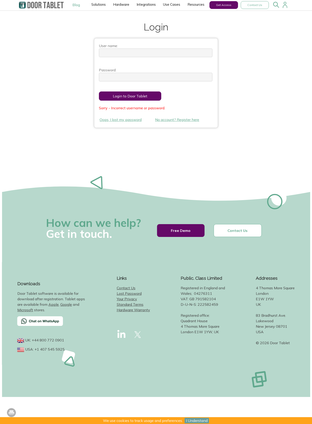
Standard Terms (130, 304)
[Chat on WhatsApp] (51, 324)
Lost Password (129, 293)
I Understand (197, 420)
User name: (108, 45)
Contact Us (254, 5)
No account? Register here (177, 119)
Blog (76, 5)
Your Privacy (127, 299)
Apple (53, 304)
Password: (107, 70)
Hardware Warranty (133, 310)
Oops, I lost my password (121, 119)
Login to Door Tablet (130, 96)
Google (66, 304)
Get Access (223, 5)
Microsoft (25, 310)
